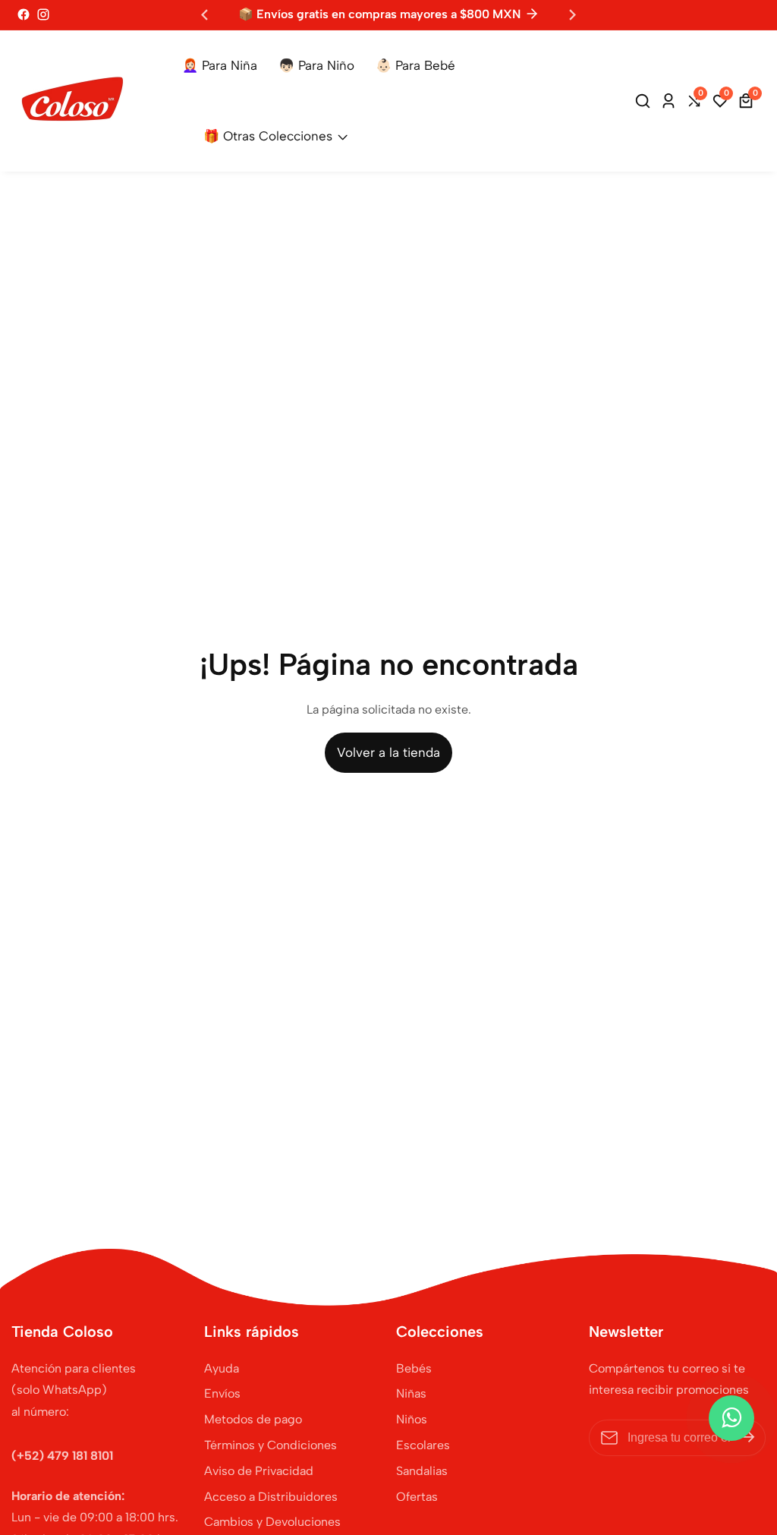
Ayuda (221, 1368)
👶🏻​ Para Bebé (415, 65)
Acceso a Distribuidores (271, 1496)
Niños (411, 1419)
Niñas (411, 1393)
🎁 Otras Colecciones (267, 135)
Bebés (414, 1368)
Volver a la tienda (388, 752)
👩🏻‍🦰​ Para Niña (219, 65)
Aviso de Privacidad (258, 1471)
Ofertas (417, 1496)
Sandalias (422, 1471)
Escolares (423, 1445)
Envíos (222, 1393)
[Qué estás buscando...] (645, 101)
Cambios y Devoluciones (272, 1522)
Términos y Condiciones (270, 1445)
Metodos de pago (253, 1419)
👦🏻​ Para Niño (316, 65)
